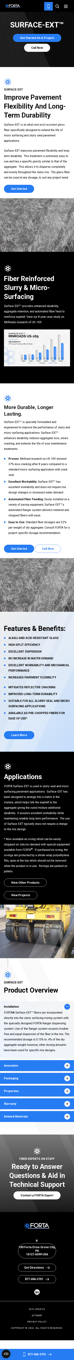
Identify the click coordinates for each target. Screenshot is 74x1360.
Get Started (19, 189)
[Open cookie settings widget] (6, 1354)
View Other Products (25, 882)
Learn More (19, 735)
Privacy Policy (37, 1322)
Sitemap (37, 1315)
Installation (11, 1006)
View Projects (20, 895)
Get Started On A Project (37, 38)
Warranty (10, 1103)
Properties (11, 1091)
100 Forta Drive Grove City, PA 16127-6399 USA (37, 1250)
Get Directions (34, 1267)
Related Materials (16, 1116)
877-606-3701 (37, 1354)
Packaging (11, 1078)
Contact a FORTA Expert (37, 1195)
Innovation (11, 1065)
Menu (66, 6)
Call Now (37, 47)
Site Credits (37, 1309)
